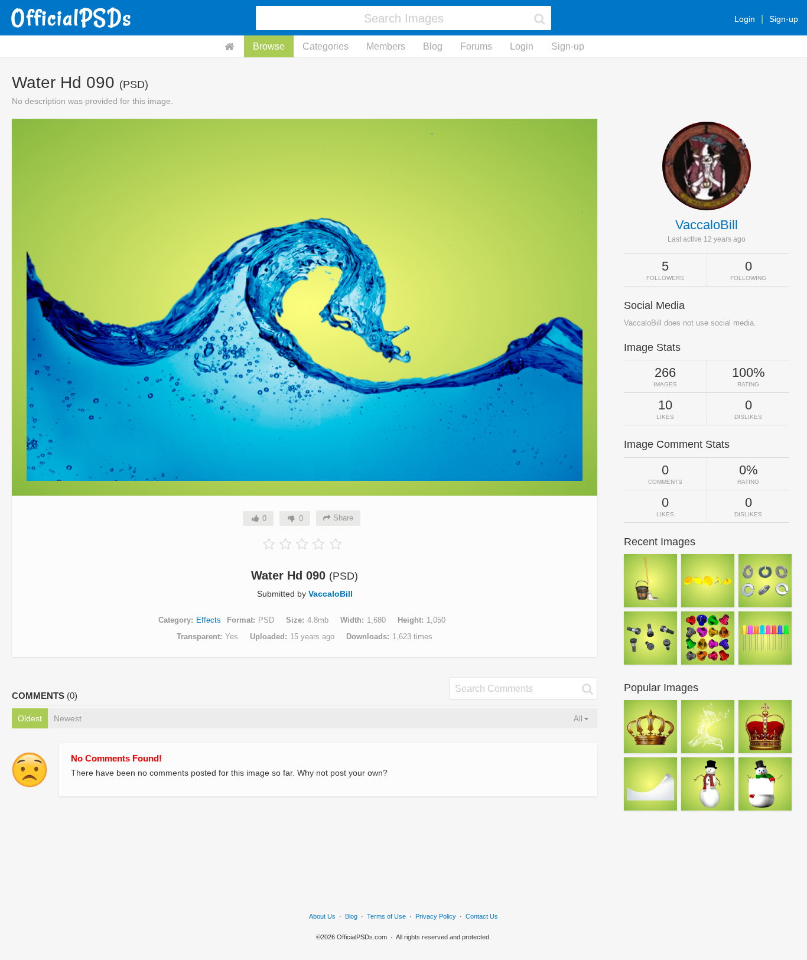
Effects (208, 620)
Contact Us (482, 916)
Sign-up (783, 19)
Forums (476, 46)
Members (385, 46)
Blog (432, 46)
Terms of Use (386, 916)
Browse (269, 46)
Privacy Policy (435, 916)
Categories (325, 46)
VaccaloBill (330, 593)
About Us (322, 916)
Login (744, 19)
